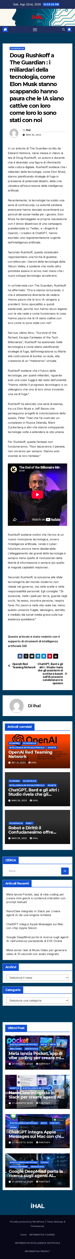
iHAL (37, 17)
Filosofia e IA (17, 48)
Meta (53, 1044)
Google (44, 1162)
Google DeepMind (19, 1167)
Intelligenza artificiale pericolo (26, 748)
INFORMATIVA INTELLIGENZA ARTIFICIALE (37, 1243)
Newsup (58, 1221)
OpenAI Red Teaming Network (24, 666)
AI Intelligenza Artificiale (24, 1044)
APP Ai (44, 1044)
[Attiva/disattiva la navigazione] (35, 29)
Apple (44, 1123)
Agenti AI (14, 1088)
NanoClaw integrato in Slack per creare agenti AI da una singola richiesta (35, 1097)
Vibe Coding (16, 1049)
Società (52, 748)
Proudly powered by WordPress (27, 1221)
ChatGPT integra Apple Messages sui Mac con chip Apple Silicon (36, 1136)
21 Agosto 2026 (23, 1063)
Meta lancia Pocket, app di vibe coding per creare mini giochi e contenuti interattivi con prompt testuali (36, 898)
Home (23, 1234)
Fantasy (44, 1063)
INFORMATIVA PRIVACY (37, 1251)
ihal (28, 130)
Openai (13, 1127)
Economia (14, 743)
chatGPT (54, 1123)
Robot (29, 823)
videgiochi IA (31, 1049)
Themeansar (37, 1226)
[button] (63, 29)
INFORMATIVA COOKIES (42, 1234)
